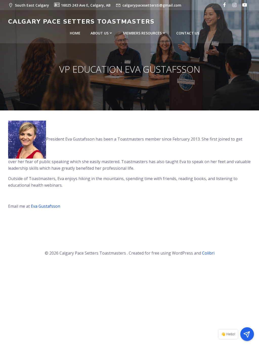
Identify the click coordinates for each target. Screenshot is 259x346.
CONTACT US (187, 33)
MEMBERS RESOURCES (142, 33)
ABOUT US (100, 33)
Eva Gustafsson (45, 206)
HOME (75, 33)
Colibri (208, 253)
